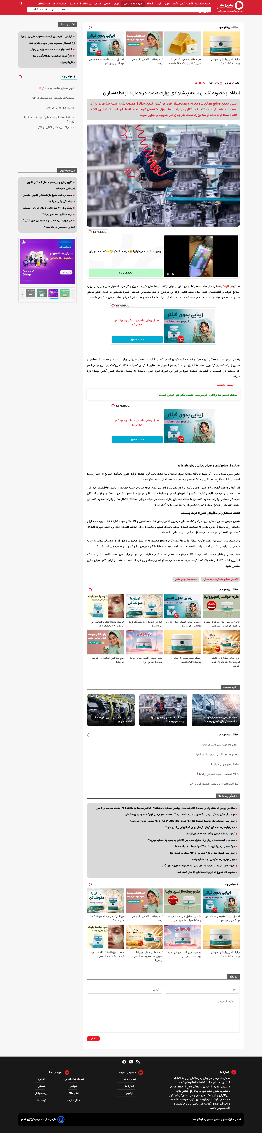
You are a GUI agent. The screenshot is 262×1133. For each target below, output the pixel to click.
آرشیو (129, 1093)
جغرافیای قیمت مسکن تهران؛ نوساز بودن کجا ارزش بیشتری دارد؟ (200, 827)
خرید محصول (137, 339)
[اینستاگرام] (131, 1061)
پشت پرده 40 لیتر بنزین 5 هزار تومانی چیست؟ (47, 208)
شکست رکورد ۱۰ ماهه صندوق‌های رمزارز (51, 49)
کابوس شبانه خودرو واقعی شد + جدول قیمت (210, 834)
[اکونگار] (228, 7)
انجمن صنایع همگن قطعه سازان (220, 579)
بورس (116, 4)
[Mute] (173, 274)
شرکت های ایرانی (133, 4)
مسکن (97, 4)
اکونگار (225, 286)
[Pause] (168, 274)
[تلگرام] (124, 1062)
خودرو (107, 4)
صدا (63, 9)
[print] (196, 83)
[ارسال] (200, 83)
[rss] (138, 1062)
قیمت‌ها (42, 1100)
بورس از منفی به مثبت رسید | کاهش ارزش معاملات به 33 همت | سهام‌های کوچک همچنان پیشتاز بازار (180, 814)
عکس (54, 9)
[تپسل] (90, 232)
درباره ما (129, 1086)
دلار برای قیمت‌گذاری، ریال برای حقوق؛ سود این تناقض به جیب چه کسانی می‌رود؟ (191, 840)
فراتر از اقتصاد (154, 4)
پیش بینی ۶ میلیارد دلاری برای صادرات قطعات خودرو (112, 719)
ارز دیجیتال (75, 4)
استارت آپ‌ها (60, 4)
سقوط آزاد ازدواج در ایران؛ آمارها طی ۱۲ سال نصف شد (206, 872)
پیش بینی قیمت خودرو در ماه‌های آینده (213, 859)
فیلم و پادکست (39, 9)
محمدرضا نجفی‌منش (186, 579)
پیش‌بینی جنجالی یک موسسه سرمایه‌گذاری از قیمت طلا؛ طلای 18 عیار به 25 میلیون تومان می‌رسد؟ (182, 821)
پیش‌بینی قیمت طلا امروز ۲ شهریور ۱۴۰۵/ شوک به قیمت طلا (202, 853)
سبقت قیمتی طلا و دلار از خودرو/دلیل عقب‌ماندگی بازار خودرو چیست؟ (217, 719)
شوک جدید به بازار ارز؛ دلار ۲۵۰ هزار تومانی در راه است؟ (205, 846)
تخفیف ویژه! (126, 273)
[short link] (204, 83)
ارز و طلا (87, 4)
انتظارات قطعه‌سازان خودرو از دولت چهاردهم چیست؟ (166, 719)
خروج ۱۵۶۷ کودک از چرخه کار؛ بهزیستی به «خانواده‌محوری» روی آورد (198, 866)
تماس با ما (129, 1079)
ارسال (93, 1039)
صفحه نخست (202, 4)
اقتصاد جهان (171, 4)
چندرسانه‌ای (44, 4)
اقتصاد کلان (186, 4)
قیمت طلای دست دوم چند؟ (57, 214)
